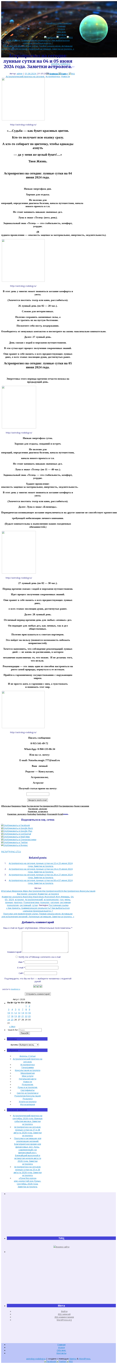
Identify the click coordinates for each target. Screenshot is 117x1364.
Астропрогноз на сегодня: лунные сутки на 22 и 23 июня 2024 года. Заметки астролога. (41, 864)
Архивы (14, 1044)
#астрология (33, 806)
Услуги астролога (27, 1101)
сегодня (55, 902)
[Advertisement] (61, 1215)
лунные (9, 902)
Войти (64, 1311)
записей (64, 1314)
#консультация (81, 806)
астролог (19, 899)
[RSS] (72, 73)
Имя (21, 962)
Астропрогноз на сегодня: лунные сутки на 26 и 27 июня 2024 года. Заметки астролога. (41, 876)
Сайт (21, 973)
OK (25, 1033)
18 (12, 1016)
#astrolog (31, 814)
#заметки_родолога (17, 814)
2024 (11, 899)
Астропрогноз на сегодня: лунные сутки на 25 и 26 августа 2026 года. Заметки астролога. (28, 1171)
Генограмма (27, 1067)
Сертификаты (28, 1090)
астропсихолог (51, 899)
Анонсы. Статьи (58, 73)
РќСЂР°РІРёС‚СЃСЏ (11, 851)
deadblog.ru (15, 989)
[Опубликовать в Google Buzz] (17, 828)
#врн (23, 806)
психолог (44, 902)
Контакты (61, 34)
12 (15, 1012)
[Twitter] (62, 37)
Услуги (61, 28)
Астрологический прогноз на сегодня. (25, 76)
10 (8, 1012)
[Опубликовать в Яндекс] (14, 845)
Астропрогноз (53, 76)
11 (12, 1012)
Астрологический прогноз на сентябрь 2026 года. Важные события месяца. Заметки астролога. (28, 1119)
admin (20, 73)
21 (22, 1016)
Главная (61, 26)
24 (8, 1019)
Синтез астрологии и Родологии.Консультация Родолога (27, 1095)
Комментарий (14, 951)
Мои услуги (27, 1075)
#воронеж (16, 806)
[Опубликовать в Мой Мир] (15, 836)
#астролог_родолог (37, 809)
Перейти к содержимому (58, 23)
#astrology (42, 814)
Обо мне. (61, 31)
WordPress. (85, 1358)
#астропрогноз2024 (49, 806)
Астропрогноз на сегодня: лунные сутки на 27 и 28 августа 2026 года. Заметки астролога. (28, 1131)
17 (8, 1016)
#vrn (60, 814)
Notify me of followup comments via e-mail (39, 956)
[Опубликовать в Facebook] (15, 825)
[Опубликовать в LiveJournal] (16, 833)
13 (19, 1012)
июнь (67, 899)
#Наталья (6, 806)
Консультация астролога (27, 1070)
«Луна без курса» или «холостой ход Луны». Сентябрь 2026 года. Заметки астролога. (27, 1182)
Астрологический (34, 899)
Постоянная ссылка (58, 905)
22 (26, 1016)
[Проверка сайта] (61, 1246)
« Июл (12, 1026)
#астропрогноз (66, 806)
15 (26, 1012)
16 (29, 1012)
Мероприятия (28, 1073)
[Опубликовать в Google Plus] (16, 830)
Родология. (27, 1084)
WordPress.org (64, 1319)
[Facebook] (50, 37)
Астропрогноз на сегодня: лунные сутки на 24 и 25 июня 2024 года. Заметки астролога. (41, 870)
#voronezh (52, 814)
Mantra (72, 1358)
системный (25, 905)
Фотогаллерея (27, 1104)
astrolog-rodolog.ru (36, 1358)
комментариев (64, 1317)
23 (29, 1016)
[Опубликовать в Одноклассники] (18, 839)
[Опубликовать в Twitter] (14, 842)
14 (22, 1012)
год (61, 899)
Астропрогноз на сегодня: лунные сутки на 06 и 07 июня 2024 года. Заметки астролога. (41, 882)
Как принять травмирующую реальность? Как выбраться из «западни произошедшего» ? (38, 41)
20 (19, 1016)
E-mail (21, 967)
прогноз (18, 902)
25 (12, 1019)
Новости (65, 76)
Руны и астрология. (28, 1087)
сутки (35, 905)
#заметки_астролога (38, 811)
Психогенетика (31, 902)
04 (72, 896)
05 (6, 899)
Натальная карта (27, 1078)
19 (15, 1016)
